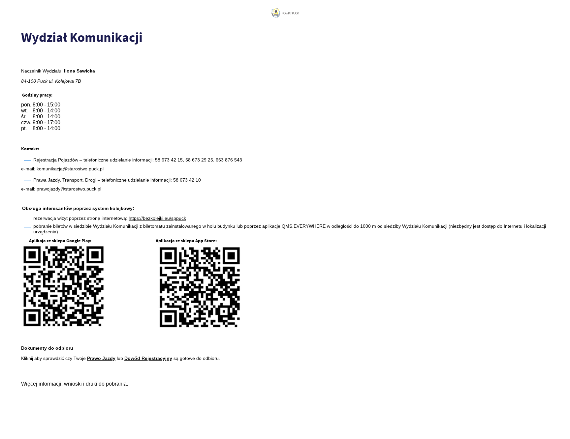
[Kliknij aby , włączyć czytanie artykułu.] (26, 57)
